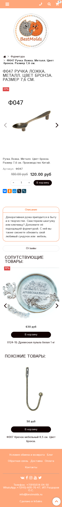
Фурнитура (18, 57)
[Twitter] (40, 477)
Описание (31, 210)
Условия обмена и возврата (27, 455)
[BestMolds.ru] (31, 30)
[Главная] (4, 57)
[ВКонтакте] (5, 191)
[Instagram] (30, 477)
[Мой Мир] (14, 191)
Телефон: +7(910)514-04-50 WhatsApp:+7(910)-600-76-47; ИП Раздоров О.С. (31, 487)
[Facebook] (27, 477)
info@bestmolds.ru (31, 495)
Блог (50, 455)
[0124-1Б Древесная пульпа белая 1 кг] (31, 294)
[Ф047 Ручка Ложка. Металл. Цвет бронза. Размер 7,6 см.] (31, 122)
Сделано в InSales (31, 501)
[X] (19, 191)
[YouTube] (35, 477)
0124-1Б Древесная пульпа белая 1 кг (31, 342)
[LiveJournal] (24, 191)
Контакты (31, 467)
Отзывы (31, 248)
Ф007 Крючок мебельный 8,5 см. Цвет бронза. (31, 439)
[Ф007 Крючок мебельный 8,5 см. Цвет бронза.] (31, 389)
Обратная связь (18, 461)
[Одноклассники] (10, 191)
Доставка (36, 461)
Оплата (49, 461)
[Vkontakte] (22, 477)
